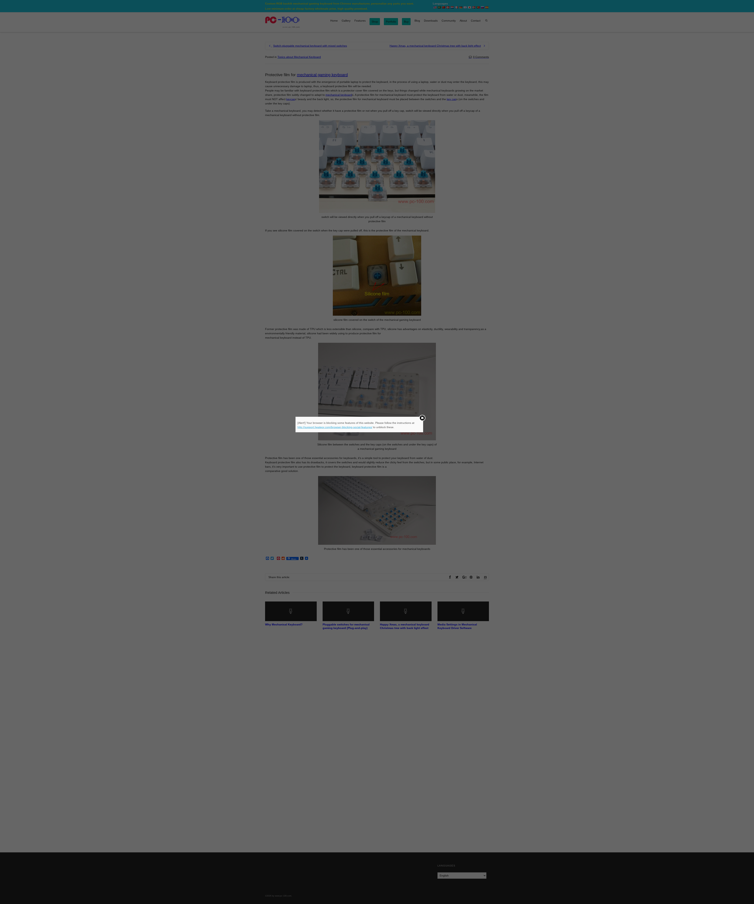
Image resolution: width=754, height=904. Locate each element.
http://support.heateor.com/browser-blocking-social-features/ (334, 427)
